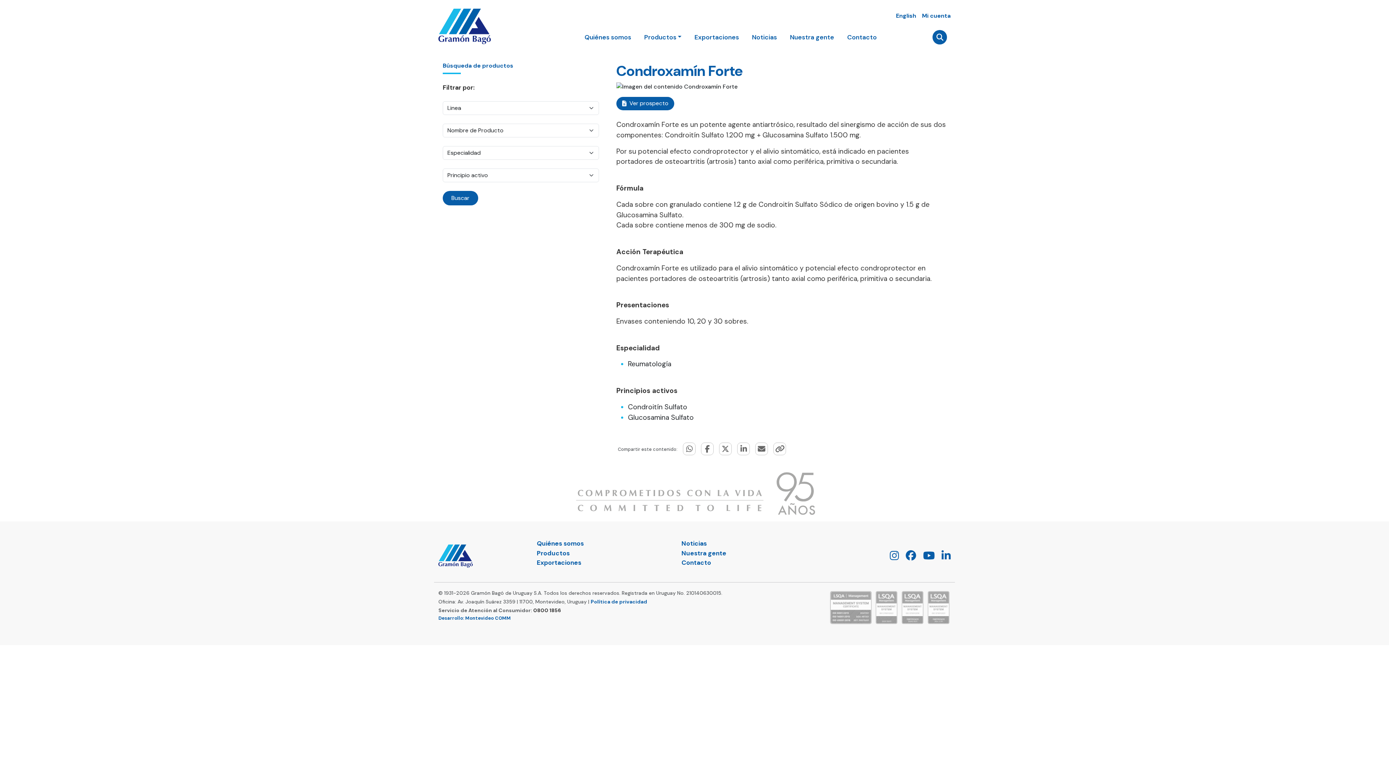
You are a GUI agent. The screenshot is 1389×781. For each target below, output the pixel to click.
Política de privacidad (619, 601)
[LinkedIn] (943, 557)
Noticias (764, 37)
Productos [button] (660, 37)
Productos (553, 553)
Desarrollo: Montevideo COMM (474, 618)
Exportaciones (716, 37)
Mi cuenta (936, 16)
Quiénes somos (608, 37)
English (906, 16)
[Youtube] (926, 557)
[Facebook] (908, 557)
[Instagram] (891, 557)
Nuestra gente (812, 37)
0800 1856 (547, 610)
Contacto (862, 37)
